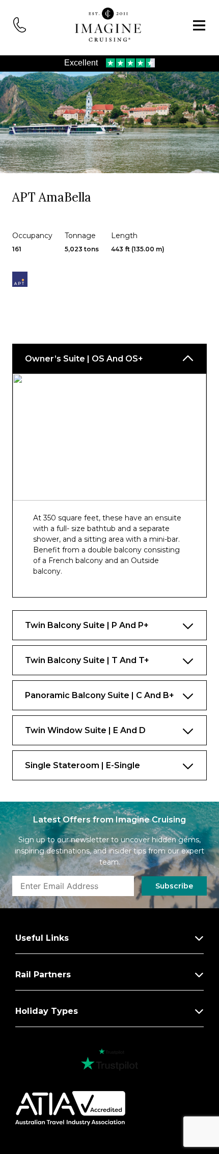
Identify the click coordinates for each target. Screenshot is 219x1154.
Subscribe (174, 886)
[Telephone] (20, 24)
